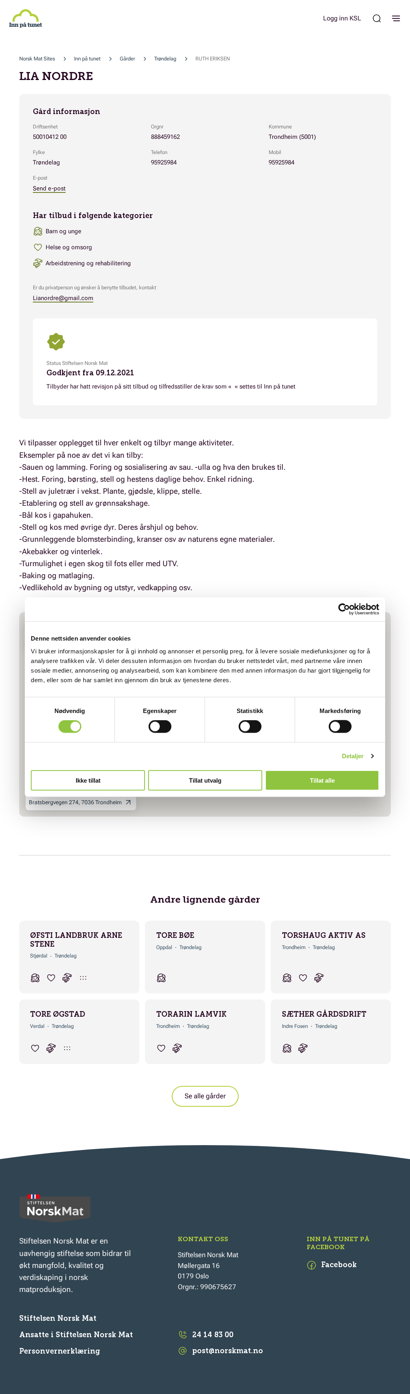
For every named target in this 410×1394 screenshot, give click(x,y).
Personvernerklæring (59, 1351)
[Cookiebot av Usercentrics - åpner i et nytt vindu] (344, 609)
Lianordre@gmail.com (63, 298)
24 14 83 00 (212, 1335)
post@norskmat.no (227, 1351)
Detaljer (353, 756)
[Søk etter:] (377, 18)
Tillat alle (322, 780)
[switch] (160, 726)
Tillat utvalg (205, 780)
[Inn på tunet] (25, 18)
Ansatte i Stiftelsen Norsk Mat (76, 1335)
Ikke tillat (88, 780)
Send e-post (49, 188)
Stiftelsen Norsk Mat (57, 1318)
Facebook (339, 1265)
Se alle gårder (205, 1096)
